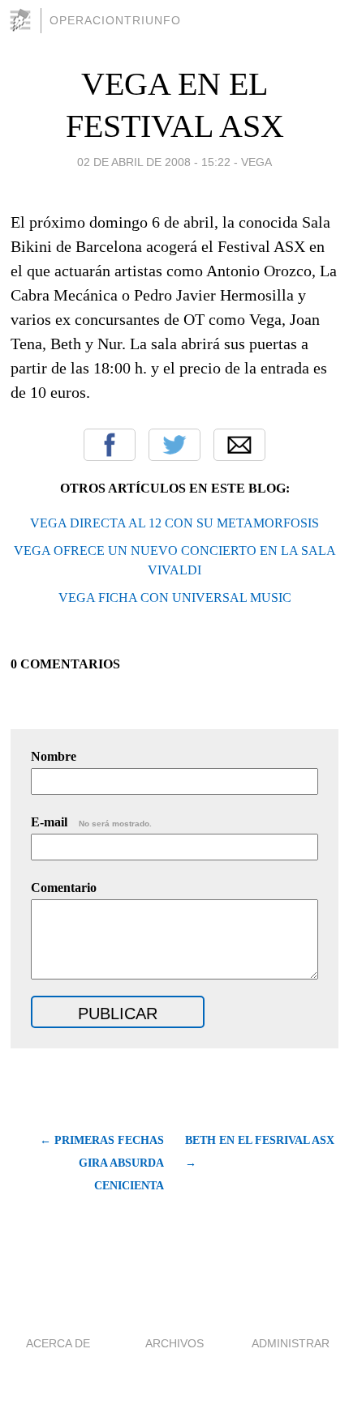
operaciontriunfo (115, 20)
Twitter (174, 445)
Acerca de (58, 1343)
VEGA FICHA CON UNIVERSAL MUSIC (174, 597)
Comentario (64, 887)
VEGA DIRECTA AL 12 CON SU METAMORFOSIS (174, 523)
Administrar (291, 1343)
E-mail (91, 822)
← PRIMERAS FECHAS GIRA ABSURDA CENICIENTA (101, 1163)
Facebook (110, 445)
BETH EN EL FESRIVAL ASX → (259, 1151)
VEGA (256, 162)
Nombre (53, 756)
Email (239, 445)
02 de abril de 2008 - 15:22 (154, 162)
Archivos (174, 1343)
